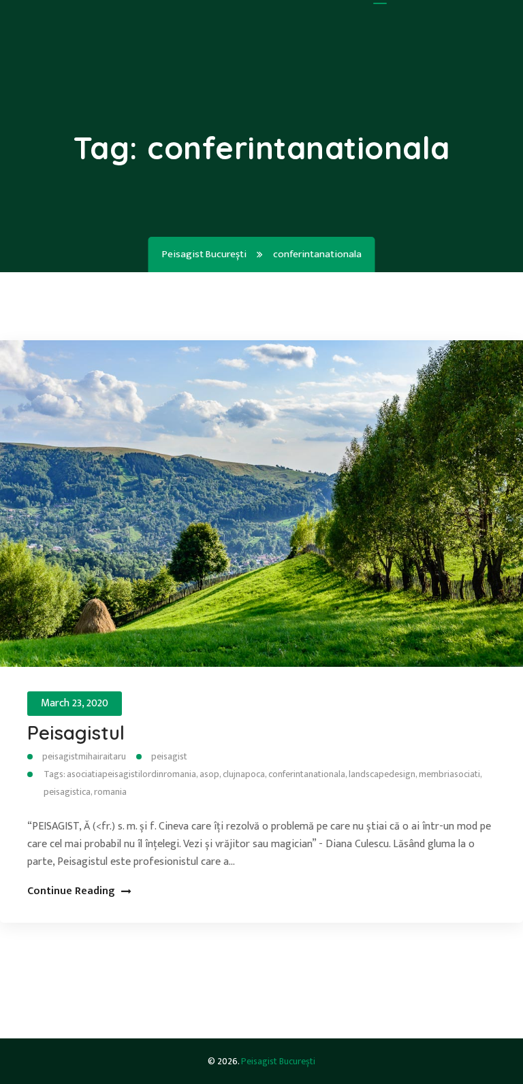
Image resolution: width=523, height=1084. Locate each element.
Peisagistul (76, 732)
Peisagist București (278, 1061)
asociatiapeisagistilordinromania (131, 774)
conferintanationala (306, 774)
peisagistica (67, 792)
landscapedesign (382, 774)
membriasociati (449, 774)
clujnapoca (244, 774)
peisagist (169, 756)
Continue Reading (70, 891)
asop (209, 774)
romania (110, 792)
